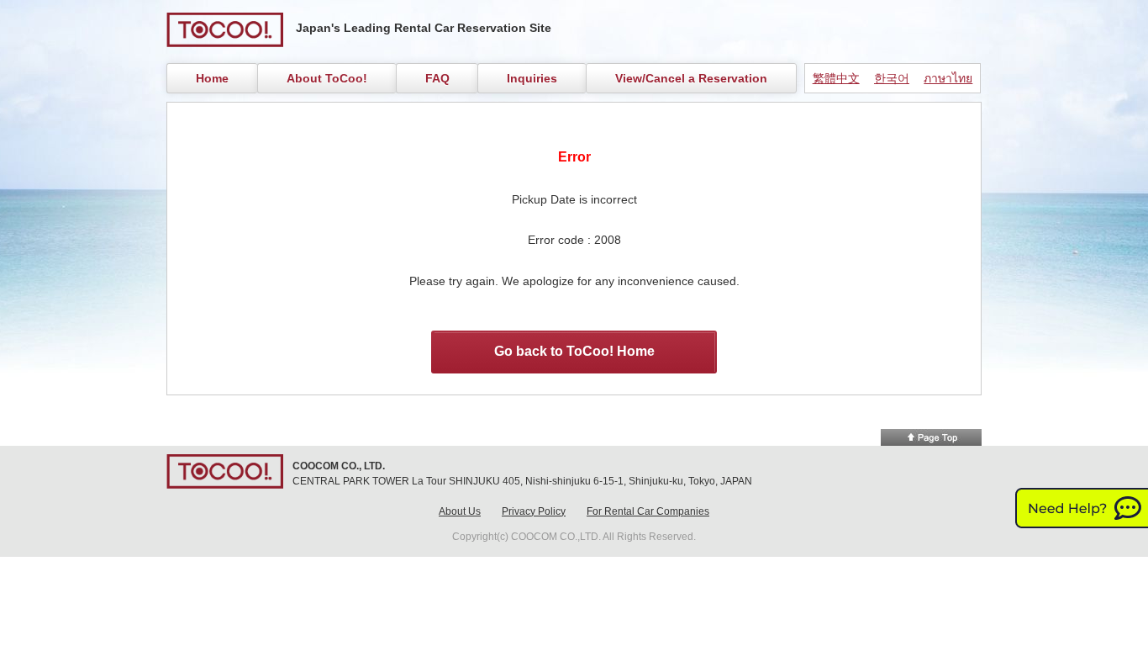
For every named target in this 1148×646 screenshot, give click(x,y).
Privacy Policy (534, 511)
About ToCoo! (327, 78)
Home (212, 78)
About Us (460, 511)
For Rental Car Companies (648, 511)
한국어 (891, 78)
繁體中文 (836, 78)
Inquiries (532, 78)
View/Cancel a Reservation (691, 78)
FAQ (437, 78)
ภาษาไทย (948, 78)
